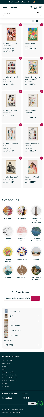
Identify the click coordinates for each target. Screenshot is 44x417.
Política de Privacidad (9, 381)
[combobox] (22, 13)
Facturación (6, 363)
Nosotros (5, 366)
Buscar (4, 383)
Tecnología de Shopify (11, 412)
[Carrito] (35, 7)
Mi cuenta (5, 386)
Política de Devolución (9, 375)
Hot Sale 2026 (7, 361)
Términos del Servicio (9, 378)
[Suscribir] (35, 298)
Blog (3, 369)
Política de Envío (7, 372)
